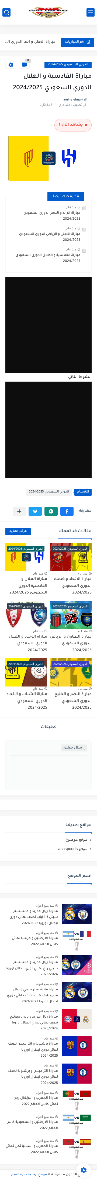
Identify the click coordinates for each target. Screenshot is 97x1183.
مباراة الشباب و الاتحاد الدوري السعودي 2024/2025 (26, 701)
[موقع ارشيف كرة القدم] (48, 12)
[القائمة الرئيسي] (90, 12)
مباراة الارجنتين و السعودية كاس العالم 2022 (32, 1125)
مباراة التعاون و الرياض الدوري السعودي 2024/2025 (71, 644)
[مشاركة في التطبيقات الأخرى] (19, 511)
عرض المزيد (18, 531)
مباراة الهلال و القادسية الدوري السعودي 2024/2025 (28, 586)
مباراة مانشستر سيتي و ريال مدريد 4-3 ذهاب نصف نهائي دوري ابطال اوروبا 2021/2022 (32, 996)
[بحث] (6, 12)
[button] (67, 511)
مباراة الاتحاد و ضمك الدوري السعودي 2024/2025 (73, 586)
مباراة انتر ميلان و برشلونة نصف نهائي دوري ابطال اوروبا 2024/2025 (33, 1077)
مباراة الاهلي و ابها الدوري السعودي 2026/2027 (29, 42)
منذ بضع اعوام (45, 905)
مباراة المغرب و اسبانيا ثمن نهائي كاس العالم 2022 (32, 1149)
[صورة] (77, 914)
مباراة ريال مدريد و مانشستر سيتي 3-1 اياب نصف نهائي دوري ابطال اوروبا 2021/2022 (33, 917)
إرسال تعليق (74, 748)
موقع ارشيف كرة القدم (29, 1175)
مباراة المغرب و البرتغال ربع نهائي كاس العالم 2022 (36, 1101)
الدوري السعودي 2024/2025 (68, 65)
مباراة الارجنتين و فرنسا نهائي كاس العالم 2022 (35, 941)
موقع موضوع (76, 839)
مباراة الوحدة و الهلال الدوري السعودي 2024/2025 (28, 644)
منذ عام (71, 207)
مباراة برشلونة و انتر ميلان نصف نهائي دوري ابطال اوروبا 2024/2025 (33, 1050)
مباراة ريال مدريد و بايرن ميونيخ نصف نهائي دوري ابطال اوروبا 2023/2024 (34, 1023)
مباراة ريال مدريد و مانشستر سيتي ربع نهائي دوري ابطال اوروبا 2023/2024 (32, 968)
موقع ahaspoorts (72, 848)
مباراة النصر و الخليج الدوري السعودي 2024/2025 (73, 701)
